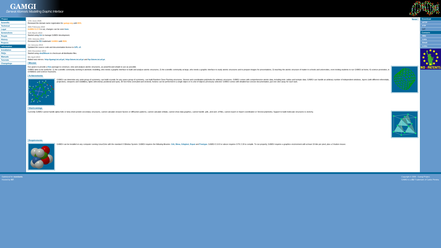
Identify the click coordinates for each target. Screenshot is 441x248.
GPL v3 (77, 47)
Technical (5, 26)
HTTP (424, 22)
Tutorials (5, 60)
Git (40, 35)
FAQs (3, 53)
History (4, 39)
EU (40, 41)
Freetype (203, 144)
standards (18, 177)
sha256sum (44, 53)
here (67, 29)
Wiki (424, 36)
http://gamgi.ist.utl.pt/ (54, 59)
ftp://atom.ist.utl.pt (96, 59)
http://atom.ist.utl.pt (74, 59)
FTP (424, 26)
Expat (192, 144)
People (4, 36)
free (49, 67)
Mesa (178, 144)
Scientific (5, 23)
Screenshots (6, 33)
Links (424, 46)
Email (424, 43)
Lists (424, 39)
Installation (6, 50)
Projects (4, 43)
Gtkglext (185, 144)
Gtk (173, 144)
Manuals (5, 57)
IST (12, 180)
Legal (3, 29)
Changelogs (6, 63)
